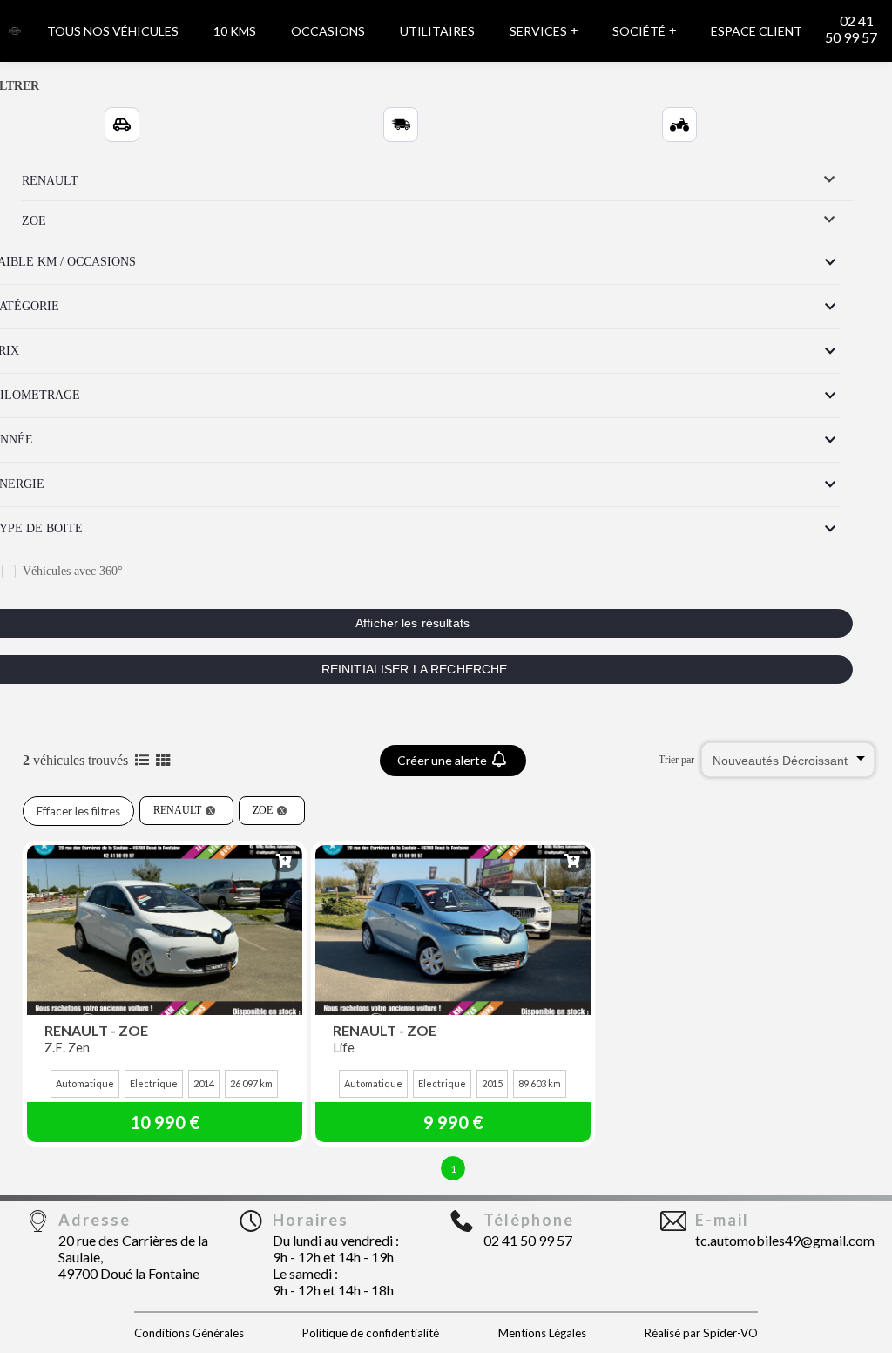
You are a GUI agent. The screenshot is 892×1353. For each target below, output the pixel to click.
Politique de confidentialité (370, 1333)
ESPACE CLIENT (756, 31)
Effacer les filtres (78, 811)
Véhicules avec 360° (73, 571)
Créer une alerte (443, 760)
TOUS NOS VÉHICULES (113, 31)
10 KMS (234, 31)
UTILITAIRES (437, 31)
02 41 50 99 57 (851, 28)
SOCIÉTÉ (644, 31)
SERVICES (544, 31)
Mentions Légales (542, 1333)
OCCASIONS (328, 31)
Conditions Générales (189, 1333)
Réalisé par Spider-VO (701, 1333)
